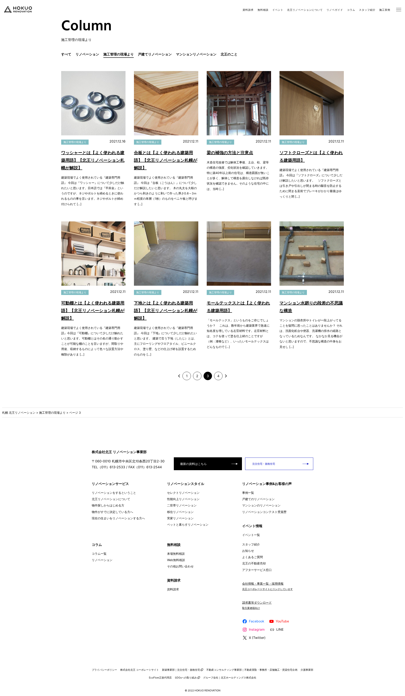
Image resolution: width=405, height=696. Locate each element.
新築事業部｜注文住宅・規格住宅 (181, 669)
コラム (351, 9)
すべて (66, 54)
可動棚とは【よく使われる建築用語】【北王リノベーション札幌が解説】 (92, 310)
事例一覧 (248, 492)
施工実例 (384, 9)
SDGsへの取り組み (186, 677)
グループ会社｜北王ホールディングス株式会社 (229, 677)
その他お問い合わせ (180, 566)
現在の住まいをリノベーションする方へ (118, 518)
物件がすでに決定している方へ (112, 512)
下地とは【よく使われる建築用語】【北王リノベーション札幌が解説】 (165, 310)
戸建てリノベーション (155, 54)
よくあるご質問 (252, 557)
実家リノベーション (180, 518)
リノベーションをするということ (114, 492)
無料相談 (263, 9)
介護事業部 (307, 669)
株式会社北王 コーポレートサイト (139, 669)
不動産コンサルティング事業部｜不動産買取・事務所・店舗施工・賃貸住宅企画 (251, 669)
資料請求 (248, 9)
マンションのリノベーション (261, 505)
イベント (277, 9)
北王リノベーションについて (305, 9)
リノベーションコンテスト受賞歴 (264, 512)
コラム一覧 (99, 553)
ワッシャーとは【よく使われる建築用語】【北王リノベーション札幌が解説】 (92, 160)
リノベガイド (335, 9)
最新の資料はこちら (193, 464)
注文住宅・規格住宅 (263, 463)
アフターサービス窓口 (257, 570)
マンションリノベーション (196, 54)
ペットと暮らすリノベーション (187, 524)
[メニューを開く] (398, 9)
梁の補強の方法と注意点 (230, 152)
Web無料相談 (176, 560)
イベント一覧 (251, 535)
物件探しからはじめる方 (108, 505)
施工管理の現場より (118, 54)
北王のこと (229, 54)
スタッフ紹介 (367, 9)
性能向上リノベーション (183, 499)
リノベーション (87, 54)
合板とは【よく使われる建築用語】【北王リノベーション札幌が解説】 (165, 160)
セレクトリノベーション (183, 492)
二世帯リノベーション (182, 505)
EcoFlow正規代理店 (160, 677)
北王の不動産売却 (254, 563)
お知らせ (248, 550)
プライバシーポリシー (104, 669)
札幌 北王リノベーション (18, 412)
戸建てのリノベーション (258, 499)
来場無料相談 (176, 553)
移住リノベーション (180, 512)
